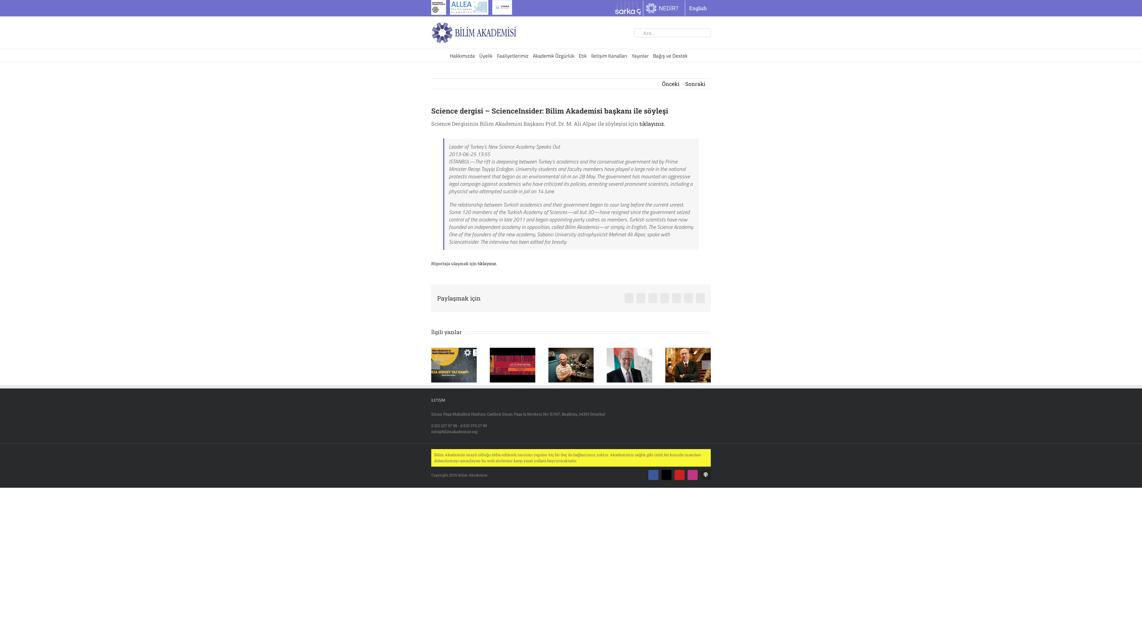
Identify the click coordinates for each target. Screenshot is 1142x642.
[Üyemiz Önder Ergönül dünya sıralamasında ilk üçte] (688, 351)
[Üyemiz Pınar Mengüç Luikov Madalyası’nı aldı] (629, 351)
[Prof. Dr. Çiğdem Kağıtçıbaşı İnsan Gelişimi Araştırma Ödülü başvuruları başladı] (512, 351)
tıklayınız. (652, 123)
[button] (435, 365)
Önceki (671, 83)
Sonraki (695, 83)
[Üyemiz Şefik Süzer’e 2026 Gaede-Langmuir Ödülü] (571, 351)
